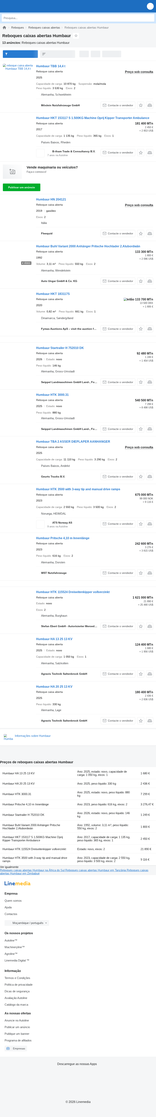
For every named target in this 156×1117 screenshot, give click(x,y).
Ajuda (8, 907)
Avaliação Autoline (16, 998)
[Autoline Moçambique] (24, 6)
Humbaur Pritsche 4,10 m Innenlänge (62, 538)
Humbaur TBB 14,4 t (50, 66)
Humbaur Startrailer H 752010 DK (60, 348)
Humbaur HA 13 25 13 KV (54, 639)
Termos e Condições (17, 978)
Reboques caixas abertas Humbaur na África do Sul (32, 870)
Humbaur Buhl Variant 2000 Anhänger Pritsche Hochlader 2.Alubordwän (88, 246)
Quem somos (13, 900)
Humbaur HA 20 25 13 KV (54, 686)
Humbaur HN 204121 (51, 199)
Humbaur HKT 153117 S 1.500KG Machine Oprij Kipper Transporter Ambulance (92, 118)
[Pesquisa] (150, 18)
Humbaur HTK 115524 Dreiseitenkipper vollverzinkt (73, 592)
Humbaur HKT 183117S (53, 293)
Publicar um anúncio (21, 187)
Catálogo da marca (16, 1004)
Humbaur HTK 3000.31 (52, 394)
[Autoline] (4, 27)
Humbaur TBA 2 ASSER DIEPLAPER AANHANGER (73, 441)
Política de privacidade (19, 984)
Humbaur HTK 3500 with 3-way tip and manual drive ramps (78, 489)
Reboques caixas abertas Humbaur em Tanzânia (96, 870)
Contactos (11, 914)
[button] (150, 6)
